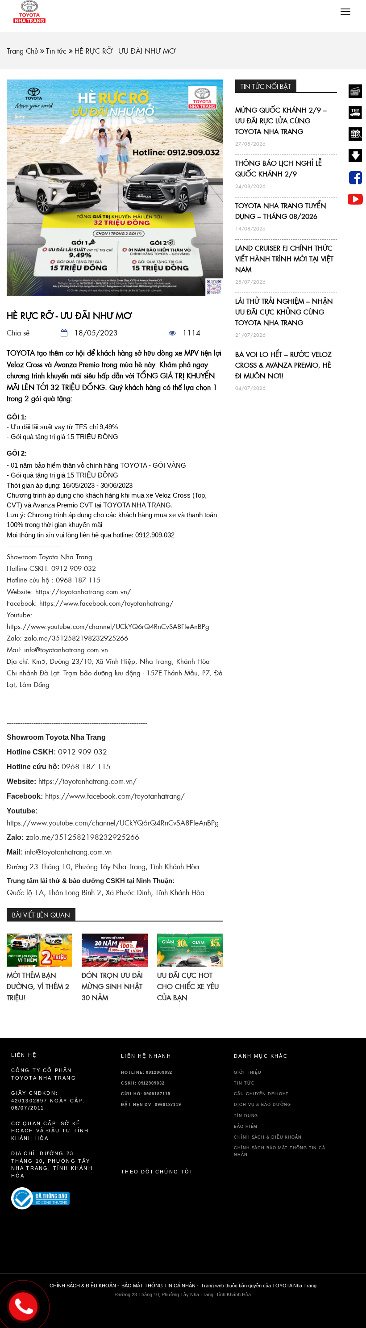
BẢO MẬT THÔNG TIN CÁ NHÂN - (160, 1285)
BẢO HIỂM (246, 1126)
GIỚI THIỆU (248, 1072)
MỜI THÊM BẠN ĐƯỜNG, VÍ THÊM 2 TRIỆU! (38, 986)
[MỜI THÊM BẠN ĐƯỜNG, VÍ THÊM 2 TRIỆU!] (39, 950)
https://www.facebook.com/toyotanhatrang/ (115, 796)
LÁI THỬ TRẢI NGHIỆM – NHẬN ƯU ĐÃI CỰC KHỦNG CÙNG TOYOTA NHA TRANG (284, 312)
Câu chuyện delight (261, 1094)
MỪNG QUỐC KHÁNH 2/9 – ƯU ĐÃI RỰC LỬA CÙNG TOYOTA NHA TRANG (281, 120)
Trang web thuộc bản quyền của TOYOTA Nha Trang (258, 1285)
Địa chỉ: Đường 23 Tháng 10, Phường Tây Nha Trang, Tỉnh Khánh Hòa (52, 1164)
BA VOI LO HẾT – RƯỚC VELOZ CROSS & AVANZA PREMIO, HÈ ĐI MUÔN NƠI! (283, 365)
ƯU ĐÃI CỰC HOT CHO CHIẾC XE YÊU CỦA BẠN (188, 986)
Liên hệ (24, 1055)
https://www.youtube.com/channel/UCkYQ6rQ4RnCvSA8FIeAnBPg (113, 823)
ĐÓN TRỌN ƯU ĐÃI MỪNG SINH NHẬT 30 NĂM (112, 986)
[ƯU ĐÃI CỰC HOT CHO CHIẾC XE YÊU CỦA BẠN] (190, 950)
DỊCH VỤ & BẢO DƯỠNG (262, 1104)
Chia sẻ (18, 333)
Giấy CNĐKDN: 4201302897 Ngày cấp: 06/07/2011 (48, 1100)
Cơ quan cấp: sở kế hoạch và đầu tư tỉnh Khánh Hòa (50, 1131)
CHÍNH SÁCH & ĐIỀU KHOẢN (268, 1137)
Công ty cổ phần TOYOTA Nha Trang (43, 1074)
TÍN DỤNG (246, 1116)
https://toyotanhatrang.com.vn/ (87, 781)
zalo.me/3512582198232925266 (82, 837)
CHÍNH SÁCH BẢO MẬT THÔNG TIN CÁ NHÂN (279, 1151)
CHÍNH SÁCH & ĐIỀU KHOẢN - (84, 1285)
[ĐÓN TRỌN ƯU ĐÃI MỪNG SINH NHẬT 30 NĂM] (114, 950)
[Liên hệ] (23, 1304)
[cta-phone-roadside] (53, 1198)
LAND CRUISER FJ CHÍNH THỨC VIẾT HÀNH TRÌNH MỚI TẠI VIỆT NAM (284, 258)
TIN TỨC (244, 1083)
